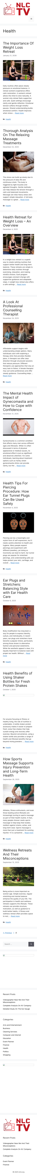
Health (8, 119)
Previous (7, 933)
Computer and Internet (12, 1035)
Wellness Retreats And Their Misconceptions (17, 854)
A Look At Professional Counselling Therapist (13, 308)
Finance (6, 1045)
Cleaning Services (10, 1032)
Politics (6, 1052)
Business (6, 1028)
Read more (19, 113)
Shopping (6, 1055)
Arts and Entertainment (12, 1025)
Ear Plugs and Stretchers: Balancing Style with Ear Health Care (15, 588)
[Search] (31, 944)
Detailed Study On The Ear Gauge (16, 1009)
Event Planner (8, 1042)
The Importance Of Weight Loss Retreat (18, 47)
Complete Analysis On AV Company (17, 1006)
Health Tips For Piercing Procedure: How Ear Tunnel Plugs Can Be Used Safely (16, 493)
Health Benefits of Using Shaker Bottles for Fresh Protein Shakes (17, 679)
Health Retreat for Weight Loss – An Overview (17, 221)
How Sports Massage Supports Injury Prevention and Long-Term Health (18, 767)
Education (7, 1038)
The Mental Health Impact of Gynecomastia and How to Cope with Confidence (18, 401)
